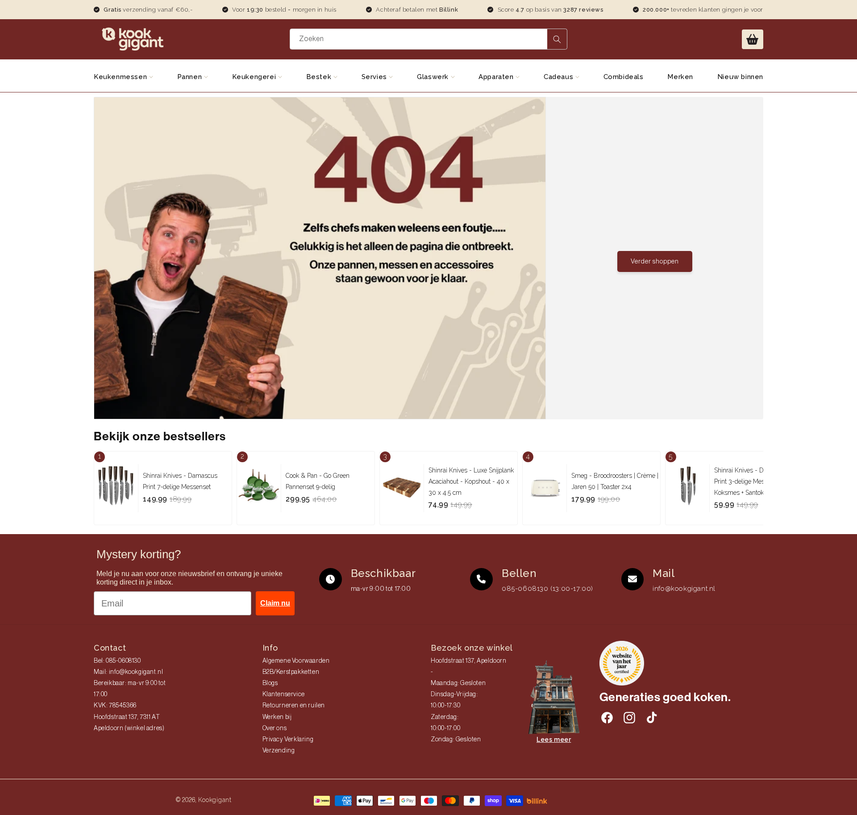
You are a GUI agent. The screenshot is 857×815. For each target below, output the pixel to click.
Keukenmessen (121, 77)
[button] (752, 39)
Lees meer (554, 739)
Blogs (270, 683)
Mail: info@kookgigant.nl (128, 672)
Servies (375, 77)
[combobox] (428, 39)
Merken (680, 77)
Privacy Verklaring (288, 739)
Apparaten (497, 77)
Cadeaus (559, 77)
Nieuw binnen (740, 77)
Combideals (623, 77)
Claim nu (275, 603)
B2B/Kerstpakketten (291, 672)
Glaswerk (433, 77)
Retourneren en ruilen (293, 705)
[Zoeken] (557, 39)
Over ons (274, 728)
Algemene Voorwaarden (296, 661)
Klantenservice (283, 694)
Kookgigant (215, 799)
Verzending (278, 751)
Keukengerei (255, 77)
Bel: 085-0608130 (117, 661)
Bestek (319, 77)
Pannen (190, 77)
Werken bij (277, 717)
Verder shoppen (655, 261)
